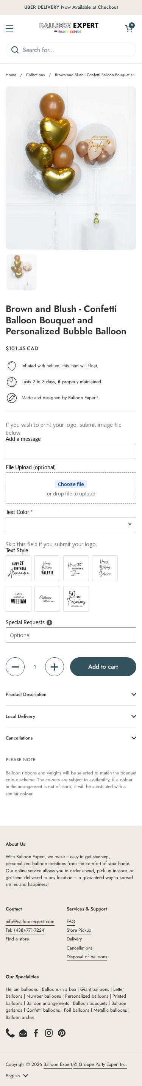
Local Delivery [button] (20, 716)
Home (11, 75)
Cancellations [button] (19, 738)
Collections (35, 75)
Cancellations (79, 948)
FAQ (71, 921)
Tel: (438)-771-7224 (25, 930)
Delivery (74, 939)
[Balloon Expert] (69, 28)
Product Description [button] (26, 694)
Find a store (17, 939)
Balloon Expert (58, 1064)
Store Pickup (79, 930)
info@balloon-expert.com (30, 921)
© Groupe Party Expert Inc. (100, 1064)
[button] (15, 666)
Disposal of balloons (87, 956)
